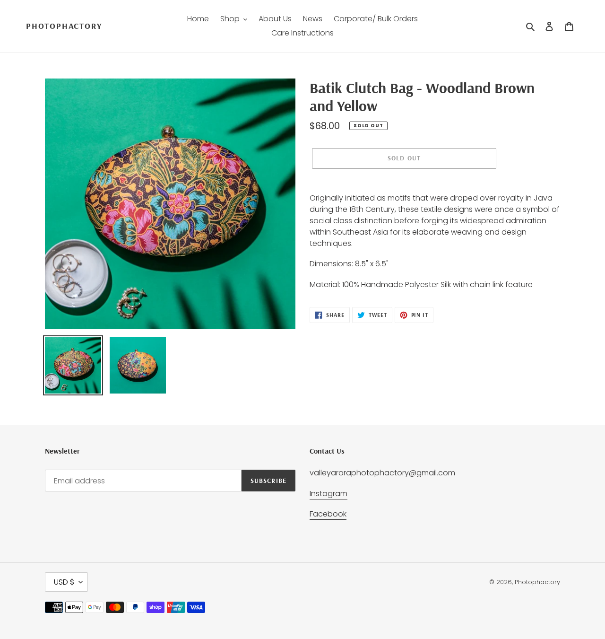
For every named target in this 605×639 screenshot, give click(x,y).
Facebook (328, 513)
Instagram (328, 493)
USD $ (64, 582)
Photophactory (64, 26)
